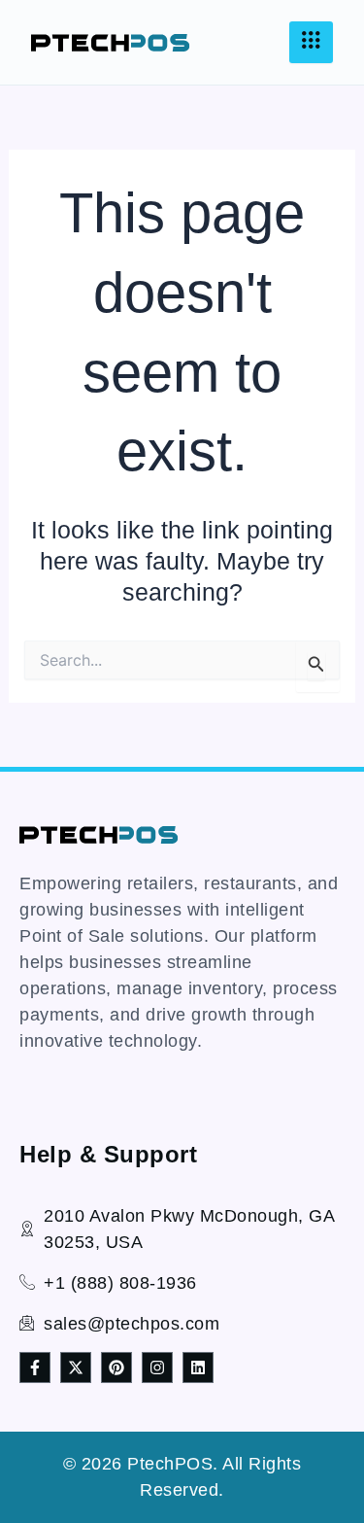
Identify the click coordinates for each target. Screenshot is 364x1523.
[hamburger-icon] (311, 42)
